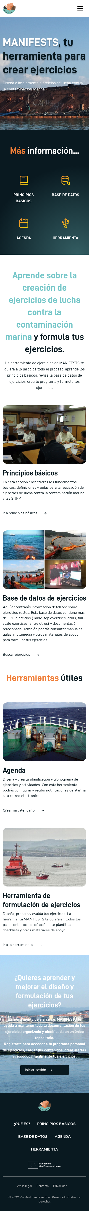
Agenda (63, 1136)
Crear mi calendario (19, 810)
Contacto (43, 1186)
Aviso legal (24, 1186)
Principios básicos (56, 1123)
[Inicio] (9, 8)
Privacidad (60, 1186)
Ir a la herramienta (18, 944)
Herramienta (44, 1149)
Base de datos (32, 1136)
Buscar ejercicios (16, 654)
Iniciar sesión (35, 1069)
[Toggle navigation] (80, 8)
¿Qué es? (21, 1123)
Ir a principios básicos (20, 513)
